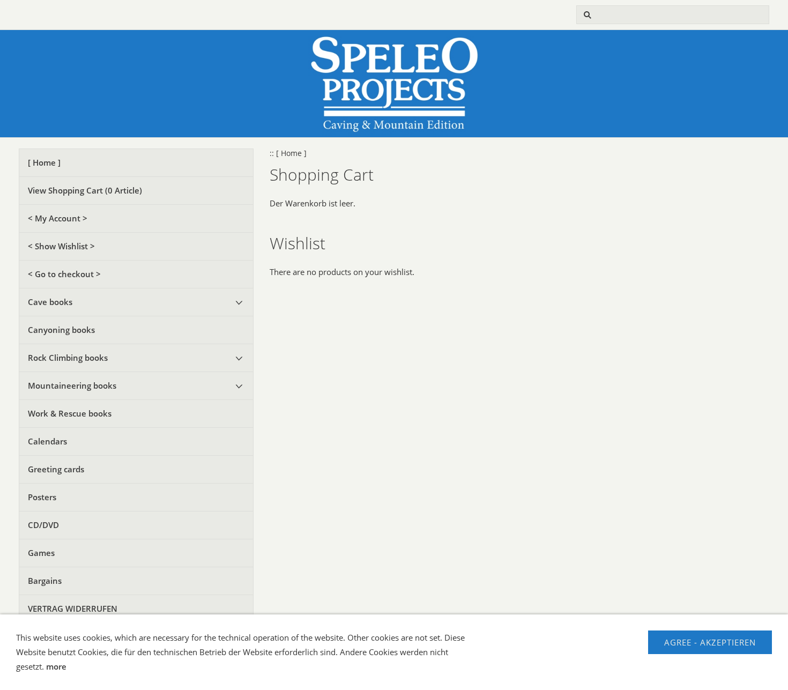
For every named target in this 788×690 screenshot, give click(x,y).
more (56, 666)
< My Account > (57, 218)
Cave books (50, 301)
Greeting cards (56, 469)
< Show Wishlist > (61, 246)
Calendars (47, 441)
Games (41, 552)
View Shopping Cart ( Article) (85, 190)
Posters (42, 497)
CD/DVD (43, 525)
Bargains (45, 580)
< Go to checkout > (64, 274)
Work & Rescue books (69, 413)
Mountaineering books (72, 385)
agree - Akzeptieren (710, 642)
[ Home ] (44, 162)
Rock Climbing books (68, 357)
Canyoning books (61, 329)
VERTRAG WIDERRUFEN (72, 608)
